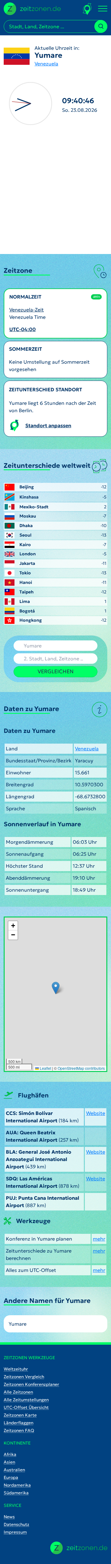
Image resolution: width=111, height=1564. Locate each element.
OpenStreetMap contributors (81, 1068)
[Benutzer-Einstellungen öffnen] (87, 8)
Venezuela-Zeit (26, 310)
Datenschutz (16, 1524)
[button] (56, 988)
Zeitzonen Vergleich (24, 1376)
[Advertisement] (55, 195)
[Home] (78, 1548)
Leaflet (45, 1068)
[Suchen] (100, 26)
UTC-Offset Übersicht (26, 1407)
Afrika (10, 1454)
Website (95, 1113)
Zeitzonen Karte (20, 1415)
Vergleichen (56, 671)
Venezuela (46, 64)
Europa (11, 1477)
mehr (99, 1239)
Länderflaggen (18, 1422)
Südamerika (16, 1493)
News (9, 1516)
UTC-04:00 (22, 329)
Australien (14, 1469)
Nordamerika (17, 1485)
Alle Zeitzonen (18, 1392)
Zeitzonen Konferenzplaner (31, 1384)
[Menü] (102, 9)
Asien (9, 1462)
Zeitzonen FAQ (19, 1430)
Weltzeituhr (16, 1369)
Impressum (15, 1532)
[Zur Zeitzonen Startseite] (32, 8)
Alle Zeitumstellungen (26, 1399)
